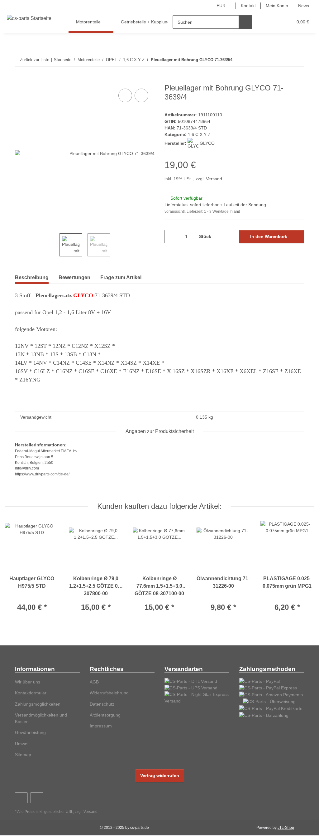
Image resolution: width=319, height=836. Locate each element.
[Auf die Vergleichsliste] (125, 95)
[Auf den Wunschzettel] (141, 95)
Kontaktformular (30, 692)
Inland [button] (235, 211)
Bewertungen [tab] (74, 277)
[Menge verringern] (171, 236)
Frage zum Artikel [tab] (120, 277)
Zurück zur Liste (34, 59)
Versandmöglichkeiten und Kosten (41, 718)
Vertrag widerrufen (159, 775)
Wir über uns (27, 681)
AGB (94, 681)
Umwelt (22, 743)
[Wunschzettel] (276, 22)
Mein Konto (277, 5)
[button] (263, 22)
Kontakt (248, 5)
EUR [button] (221, 5)
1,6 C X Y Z (199, 134)
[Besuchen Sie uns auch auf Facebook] (21, 797)
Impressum (101, 725)
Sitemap (23, 754)
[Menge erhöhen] (222, 236)
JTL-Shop (286, 827)
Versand (214, 178)
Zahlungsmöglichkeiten (37, 704)
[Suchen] (245, 22)
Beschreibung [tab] (32, 277)
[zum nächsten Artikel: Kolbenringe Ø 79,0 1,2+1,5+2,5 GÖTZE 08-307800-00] (297, 59)
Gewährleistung (30, 732)
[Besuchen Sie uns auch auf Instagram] (36, 797)
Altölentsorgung (105, 714)
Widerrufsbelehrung (109, 692)
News (303, 5)
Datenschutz (102, 704)
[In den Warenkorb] (20, 80)
